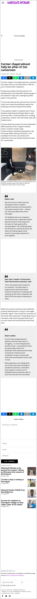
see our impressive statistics (15, 575)
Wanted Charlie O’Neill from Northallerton (13, 491)
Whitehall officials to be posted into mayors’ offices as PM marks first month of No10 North (12, 471)
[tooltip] (4, 77)
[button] (22, 582)
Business (12, 74)
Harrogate (18, 74)
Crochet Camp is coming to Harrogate (12, 481)
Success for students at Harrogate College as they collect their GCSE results (12, 503)
